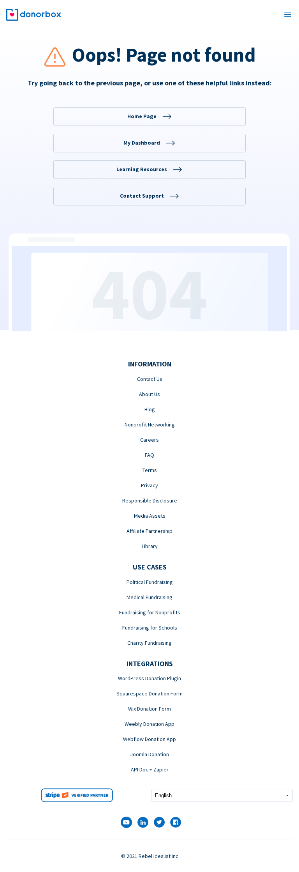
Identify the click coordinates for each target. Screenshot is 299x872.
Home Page (142, 116)
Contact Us (149, 378)
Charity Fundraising (149, 642)
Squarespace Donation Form (149, 693)
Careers (149, 439)
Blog (149, 409)
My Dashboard (141, 142)
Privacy (149, 485)
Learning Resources (141, 169)
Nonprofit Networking (150, 424)
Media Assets (149, 515)
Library (150, 546)
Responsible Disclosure (149, 500)
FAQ (149, 454)
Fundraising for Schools (149, 627)
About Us (149, 394)
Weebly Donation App (149, 723)
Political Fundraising (150, 581)
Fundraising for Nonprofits (149, 612)
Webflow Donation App (149, 739)
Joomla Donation (149, 754)
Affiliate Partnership (149, 530)
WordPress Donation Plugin (149, 678)
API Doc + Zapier (150, 769)
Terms (149, 470)
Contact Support (142, 195)
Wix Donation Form (149, 708)
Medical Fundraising (149, 597)
